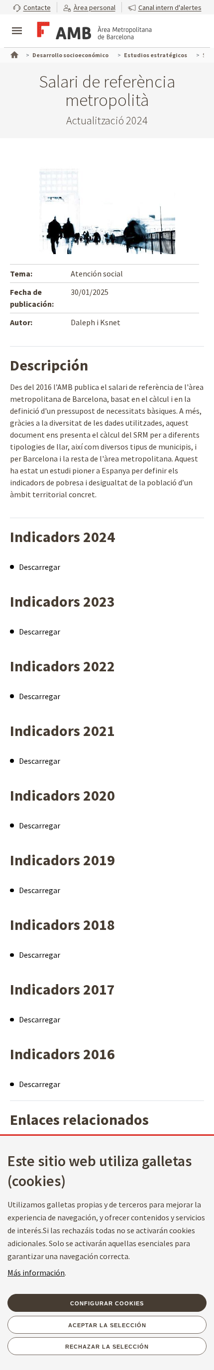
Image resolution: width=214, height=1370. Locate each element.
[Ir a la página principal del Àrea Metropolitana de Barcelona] (92, 31)
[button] (32, 7)
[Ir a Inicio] (13, 53)
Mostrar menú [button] (17, 22)
